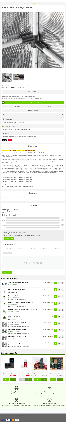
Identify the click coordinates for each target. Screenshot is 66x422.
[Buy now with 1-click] (13, 379)
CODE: (3, 87)
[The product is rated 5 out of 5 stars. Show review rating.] (13, 375)
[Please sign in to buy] (6, 379)
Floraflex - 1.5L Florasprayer (16, 296)
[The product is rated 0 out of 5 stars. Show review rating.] (16, 284)
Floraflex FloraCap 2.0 (14, 316)
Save (10, 140)
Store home (3, 3)
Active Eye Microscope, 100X (16, 289)
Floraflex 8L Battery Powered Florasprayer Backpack (23, 309)
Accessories (19, 3)
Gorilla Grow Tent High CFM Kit (17, 322)
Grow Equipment (11, 3)
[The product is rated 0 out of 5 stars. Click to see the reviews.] (11, 85)
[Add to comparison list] (59, 283)
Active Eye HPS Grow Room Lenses (18, 282)
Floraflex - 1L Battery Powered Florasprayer (20, 302)
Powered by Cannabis (19, 415)
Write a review (26, 85)
